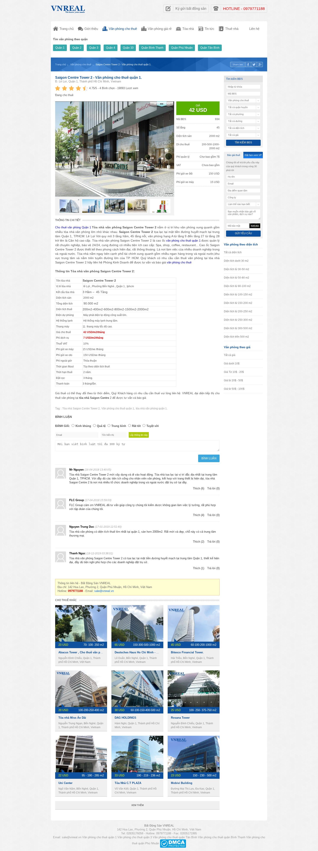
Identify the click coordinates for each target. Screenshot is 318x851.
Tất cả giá (229, 355)
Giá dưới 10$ (231, 363)
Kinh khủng (83, 426)
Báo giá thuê (233, 155)
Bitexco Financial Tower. (187, 652)
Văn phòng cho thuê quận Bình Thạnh (221, 837)
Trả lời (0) (213, 488)
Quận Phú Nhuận (182, 47)
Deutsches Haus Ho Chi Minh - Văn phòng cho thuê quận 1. (154, 652)
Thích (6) (198, 488)
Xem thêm (137, 805)
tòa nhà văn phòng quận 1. (151, 408)
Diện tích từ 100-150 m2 (238, 294)
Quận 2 (76, 47)
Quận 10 (128, 47)
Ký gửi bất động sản (190, 8)
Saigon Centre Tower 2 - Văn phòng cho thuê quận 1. (98, 77)
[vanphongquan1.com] (68, 8)
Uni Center (65, 783)
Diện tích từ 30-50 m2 (236, 269)
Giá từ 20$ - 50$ (233, 380)
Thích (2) (198, 541)
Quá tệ (101, 426)
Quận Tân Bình (209, 47)
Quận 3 (93, 47)
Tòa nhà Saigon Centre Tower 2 (81, 408)
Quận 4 (110, 47)
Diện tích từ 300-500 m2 (238, 328)
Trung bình (118, 426)
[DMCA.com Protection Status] (173, 843)
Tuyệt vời (152, 426)
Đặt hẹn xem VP (253, 155)
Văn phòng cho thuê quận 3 (134, 837)
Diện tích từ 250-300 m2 (238, 319)
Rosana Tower (180, 717)
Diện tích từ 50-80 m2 (236, 277)
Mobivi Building (181, 783)
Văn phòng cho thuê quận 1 (117, 408)
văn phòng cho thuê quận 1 (183, 240)
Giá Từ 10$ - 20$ (234, 371)
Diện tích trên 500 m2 (236, 336)
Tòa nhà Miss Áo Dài (72, 717)
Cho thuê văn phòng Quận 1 (73, 227)
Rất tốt (136, 426)
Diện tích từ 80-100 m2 (237, 286)
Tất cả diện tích (233, 252)
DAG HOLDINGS (125, 717)
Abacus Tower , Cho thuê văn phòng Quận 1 (87, 652)
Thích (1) (198, 568)
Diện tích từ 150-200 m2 (238, 303)
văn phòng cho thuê (179, 262)
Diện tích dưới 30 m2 (236, 260)
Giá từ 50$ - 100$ (234, 388)
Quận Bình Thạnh (152, 47)
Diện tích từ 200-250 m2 (238, 311)
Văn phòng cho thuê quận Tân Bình (175, 837)
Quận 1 (59, 47)
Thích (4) (198, 515)
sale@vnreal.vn (104, 591)
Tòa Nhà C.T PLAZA (128, 783)
